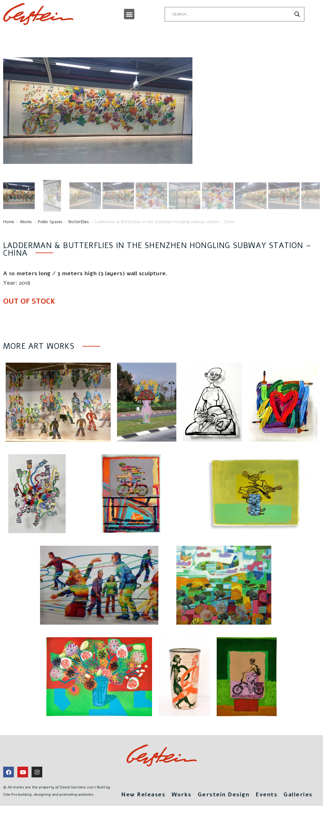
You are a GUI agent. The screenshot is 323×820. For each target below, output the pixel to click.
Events (266, 794)
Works (26, 222)
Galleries (298, 794)
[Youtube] (22, 772)
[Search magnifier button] (297, 14)
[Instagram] (37, 772)
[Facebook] (8, 772)
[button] (129, 14)
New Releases (143, 794)
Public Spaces (50, 222)
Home (8, 222)
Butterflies (78, 222)
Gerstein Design (224, 794)
